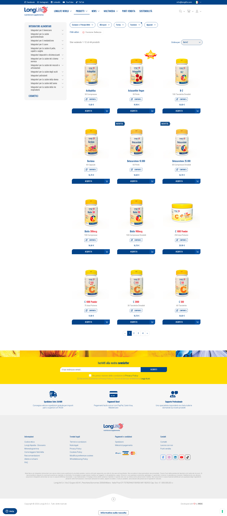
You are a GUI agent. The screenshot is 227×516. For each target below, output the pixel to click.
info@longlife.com (184, 2)
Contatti (163, 442)
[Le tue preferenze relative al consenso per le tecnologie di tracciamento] (222, 511)
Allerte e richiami (31, 459)
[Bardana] (90, 140)
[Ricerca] (182, 11)
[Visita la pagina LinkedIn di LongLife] (175, 457)
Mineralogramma (31, 449)
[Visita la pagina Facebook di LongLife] (163, 457)
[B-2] (181, 69)
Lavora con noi (166, 445)
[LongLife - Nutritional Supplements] (36, 11)
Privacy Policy (131, 375)
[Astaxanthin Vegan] (136, 69)
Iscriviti (153, 369)
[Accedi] (199, 11)
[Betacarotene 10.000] (136, 140)
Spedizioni (119, 442)
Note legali (74, 445)
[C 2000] (136, 280)
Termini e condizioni (78, 442)
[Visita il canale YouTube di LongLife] (181, 457)
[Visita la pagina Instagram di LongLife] (169, 457)
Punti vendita (165, 449)
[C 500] (181, 280)
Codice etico (29, 442)
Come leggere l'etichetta (34, 452)
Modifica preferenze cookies (81, 456)
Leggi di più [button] (145, 379)
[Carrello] (190, 11)
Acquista (88, 111)
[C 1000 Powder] (181, 210)
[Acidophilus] (90, 69)
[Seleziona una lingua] (198, 2)
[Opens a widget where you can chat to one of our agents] (10, 511)
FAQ (26, 462)
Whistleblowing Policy (79, 459)
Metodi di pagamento (124, 445)
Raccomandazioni (32, 456)
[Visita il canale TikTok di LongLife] (187, 457)
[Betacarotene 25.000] (181, 140)
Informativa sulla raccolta (113, 512)
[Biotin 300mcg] (90, 210)
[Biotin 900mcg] (136, 210)
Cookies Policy (76, 452)
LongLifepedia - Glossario (35, 445)
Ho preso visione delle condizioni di (115, 375)
